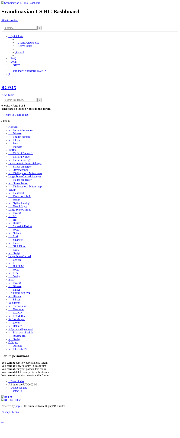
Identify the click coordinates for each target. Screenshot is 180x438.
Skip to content (9, 20)
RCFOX (8, 87)
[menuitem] (27, 42)
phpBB (19, 405)
